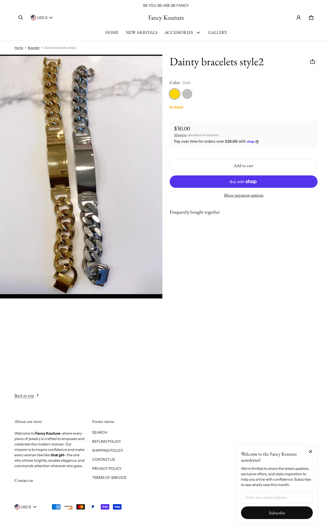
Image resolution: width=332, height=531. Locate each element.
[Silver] (187, 94)
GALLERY (217, 32)
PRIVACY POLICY (107, 468)
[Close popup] (311, 451)
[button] (20, 17)
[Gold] (175, 94)
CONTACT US (103, 459)
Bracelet (34, 47)
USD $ (42, 17)
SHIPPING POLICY (107, 450)
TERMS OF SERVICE (109, 477)
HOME (112, 32)
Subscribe (277, 513)
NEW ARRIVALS (141, 32)
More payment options (243, 195)
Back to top (24, 395)
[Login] (298, 17)
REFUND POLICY (106, 441)
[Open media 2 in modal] (81, 176)
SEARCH (99, 432)
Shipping (180, 135)
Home (18, 47)
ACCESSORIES (179, 32)
